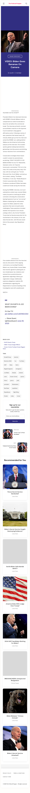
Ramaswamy (15, 384)
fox (15, 361)
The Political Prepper (15, 3)
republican (14, 388)
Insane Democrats (15, 56)
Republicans (7, 392)
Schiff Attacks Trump (10, 342)
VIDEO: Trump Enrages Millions (12, 344)
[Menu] (4, 4)
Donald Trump (7, 357)
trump (18, 396)
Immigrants (18, 369)
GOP (5, 365)
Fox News (21, 361)
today (12, 396)
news (5, 376)
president (6, 384)
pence (12, 380)
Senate (6, 396)
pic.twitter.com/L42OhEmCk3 (16, 314)
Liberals (21, 372)
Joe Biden (6, 372)
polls (18, 380)
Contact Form (7, 776)
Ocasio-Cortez (13, 376)
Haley (11, 365)
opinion (22, 376)
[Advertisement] (15, 18)
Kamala (14, 372)
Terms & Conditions (19, 773)
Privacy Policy (7, 773)
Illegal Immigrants (8, 369)
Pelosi (5, 380)
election (16, 357)
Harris (17, 365)
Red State (6, 388)
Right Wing (16, 392)
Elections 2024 (7, 361)
